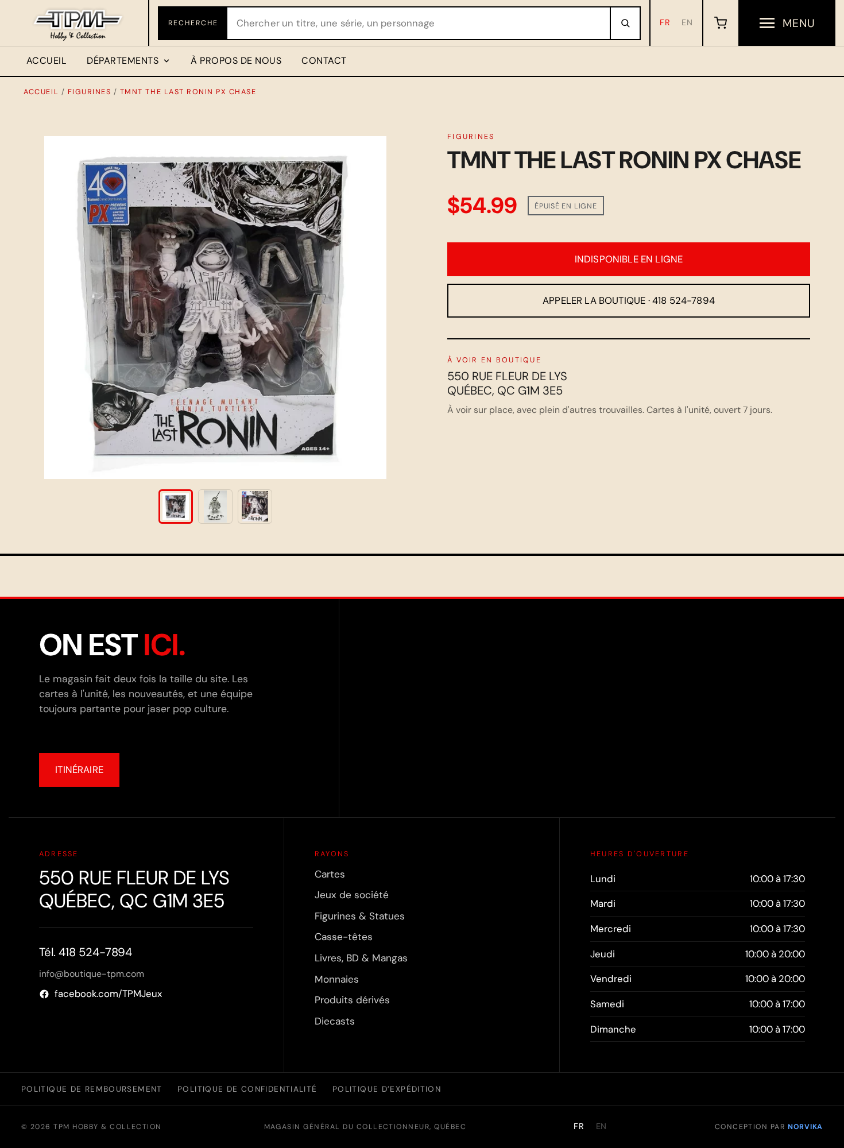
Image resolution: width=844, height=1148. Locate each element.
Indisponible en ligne (629, 259)
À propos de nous (236, 61)
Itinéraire (79, 769)
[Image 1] (175, 506)
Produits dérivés (352, 1000)
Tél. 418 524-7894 (85, 952)
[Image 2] (215, 506)
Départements (122, 61)
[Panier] (720, 23)
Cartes (330, 874)
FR (665, 22)
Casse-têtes (344, 936)
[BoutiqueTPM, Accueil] (79, 23)
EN (687, 22)
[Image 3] (255, 506)
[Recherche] (625, 23)
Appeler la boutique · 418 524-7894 (629, 300)
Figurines (89, 91)
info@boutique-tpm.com (91, 974)
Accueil (46, 61)
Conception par (769, 1126)
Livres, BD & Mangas (361, 958)
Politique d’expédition (386, 1089)
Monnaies (337, 979)
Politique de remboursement (91, 1089)
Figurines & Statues (360, 916)
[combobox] (418, 23)
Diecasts (335, 1021)
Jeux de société (352, 894)
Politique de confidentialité (247, 1089)
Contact (323, 61)
